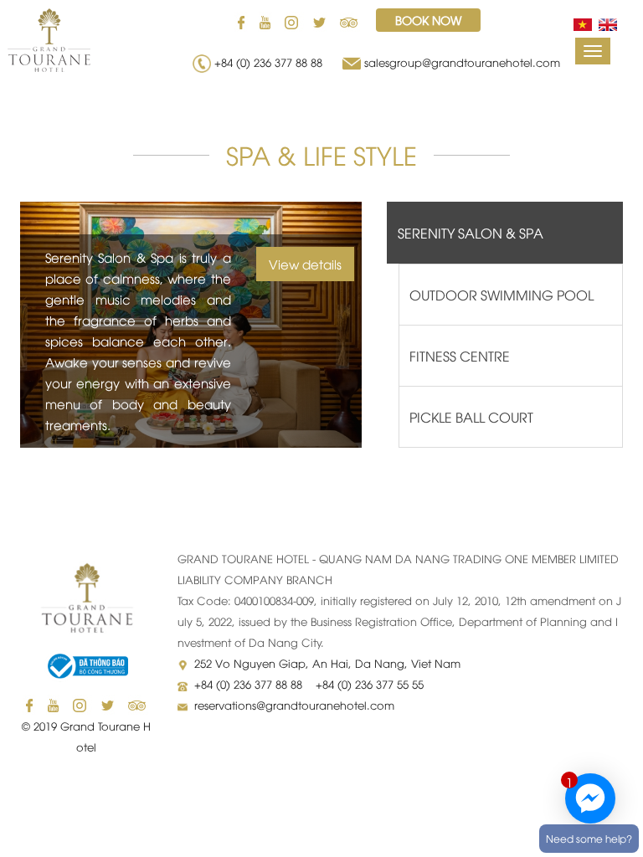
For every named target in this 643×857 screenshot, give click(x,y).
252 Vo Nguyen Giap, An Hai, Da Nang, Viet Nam (327, 662)
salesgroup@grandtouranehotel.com (462, 61)
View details (305, 263)
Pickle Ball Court (471, 417)
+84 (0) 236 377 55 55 (370, 683)
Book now (428, 20)
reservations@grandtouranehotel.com (294, 704)
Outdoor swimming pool (501, 294)
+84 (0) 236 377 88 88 (271, 61)
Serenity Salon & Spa (470, 232)
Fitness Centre (459, 355)
